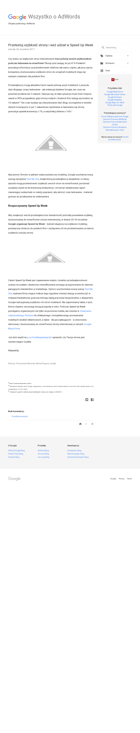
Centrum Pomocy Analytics (115, 127)
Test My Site (32, 179)
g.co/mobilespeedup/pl (39, 337)
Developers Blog (74, 450)
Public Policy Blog (15, 454)
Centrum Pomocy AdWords (115, 119)
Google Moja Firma (115, 92)
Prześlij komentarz (20, 416)
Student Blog (13, 457)
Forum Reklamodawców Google (115, 116)
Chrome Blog (43, 454)
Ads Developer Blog (75, 454)
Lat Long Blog (43, 457)
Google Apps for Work (115, 102)
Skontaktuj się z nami (115, 130)
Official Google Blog (16, 450)
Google (113, 479)
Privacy (122, 479)
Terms (129, 479)
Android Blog (43, 450)
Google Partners (115, 97)
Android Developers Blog (78, 457)
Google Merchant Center (114, 94)
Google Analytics (115, 100)
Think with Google (114, 105)
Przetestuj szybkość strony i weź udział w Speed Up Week (50, 45)
